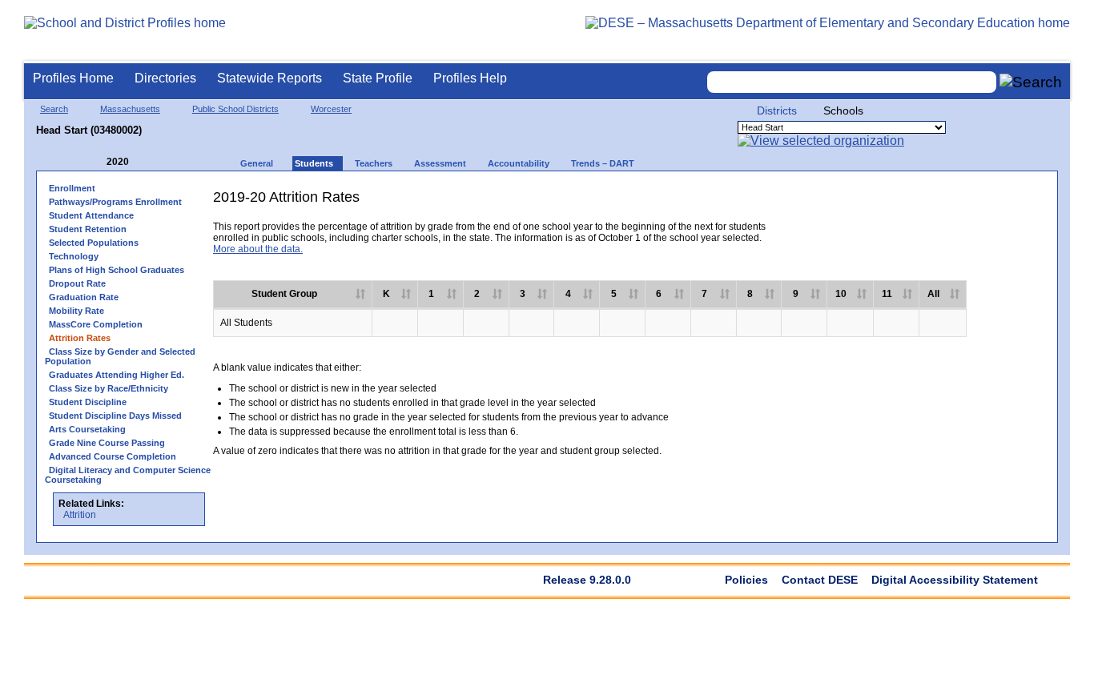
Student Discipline (88, 402)
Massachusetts (130, 109)
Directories (165, 78)
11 (887, 293)
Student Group (284, 293)
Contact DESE (820, 579)
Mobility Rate (76, 310)
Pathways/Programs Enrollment (115, 202)
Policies (746, 579)
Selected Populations (94, 242)
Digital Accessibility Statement (954, 579)
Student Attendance (91, 215)
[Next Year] (150, 162)
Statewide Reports (269, 78)
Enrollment (72, 188)
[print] (925, 203)
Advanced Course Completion (112, 456)
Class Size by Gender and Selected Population (120, 356)
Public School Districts (235, 109)
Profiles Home (73, 78)
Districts (777, 110)
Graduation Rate (84, 297)
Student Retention (88, 229)
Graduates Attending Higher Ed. (116, 375)
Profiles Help (470, 78)
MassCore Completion (96, 324)
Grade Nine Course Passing (107, 443)
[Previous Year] (95, 162)
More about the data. (258, 249)
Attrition (79, 514)
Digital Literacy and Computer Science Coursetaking (128, 474)
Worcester (331, 109)
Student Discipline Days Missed (115, 415)
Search (54, 109)
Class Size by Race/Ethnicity (108, 388)
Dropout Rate (77, 283)
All (933, 293)
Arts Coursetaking (87, 429)
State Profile (377, 78)
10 (841, 293)
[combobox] (852, 82)
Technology (74, 256)
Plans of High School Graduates (116, 270)
